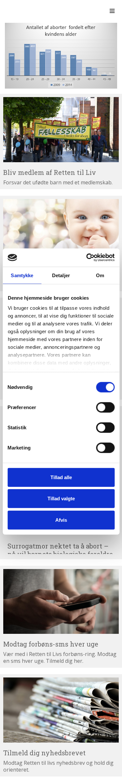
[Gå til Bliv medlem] (61, 129)
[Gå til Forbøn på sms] (61, 601)
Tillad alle (61, 477)
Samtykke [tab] (22, 275)
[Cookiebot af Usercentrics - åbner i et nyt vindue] (87, 257)
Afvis (61, 519)
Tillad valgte (61, 498)
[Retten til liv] (23, 11)
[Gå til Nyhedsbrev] (61, 710)
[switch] (105, 407)
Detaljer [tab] (61, 275)
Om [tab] (100, 275)
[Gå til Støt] (61, 231)
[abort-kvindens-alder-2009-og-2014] (61, 55)
